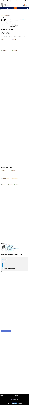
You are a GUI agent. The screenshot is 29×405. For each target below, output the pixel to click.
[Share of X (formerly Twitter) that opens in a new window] (27, 15)
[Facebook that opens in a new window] (26, 15)
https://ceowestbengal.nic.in (11, 245)
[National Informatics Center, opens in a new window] (15, 403)
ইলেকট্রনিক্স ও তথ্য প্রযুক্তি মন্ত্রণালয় (13, 399)
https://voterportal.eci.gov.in (9, 246)
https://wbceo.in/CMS (9, 249)
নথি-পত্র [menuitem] (20, 8)
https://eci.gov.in (8, 244)
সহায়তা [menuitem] (1, 396)
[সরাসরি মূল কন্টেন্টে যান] (3, 0)
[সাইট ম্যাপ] (17, 0)
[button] (8, 0)
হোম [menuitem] (1, 8)
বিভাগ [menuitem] (15, 8)
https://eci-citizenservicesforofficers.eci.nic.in (13, 248)
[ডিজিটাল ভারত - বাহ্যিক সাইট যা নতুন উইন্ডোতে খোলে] (24, 6)
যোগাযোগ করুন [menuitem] (16, 395)
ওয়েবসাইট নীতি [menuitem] (1, 395)
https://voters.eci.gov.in (8, 247)
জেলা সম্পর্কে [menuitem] (5, 8)
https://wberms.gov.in (10, 250)
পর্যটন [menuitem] (17, 8)
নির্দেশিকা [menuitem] (12, 8)
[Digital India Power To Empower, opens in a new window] (20, 403)
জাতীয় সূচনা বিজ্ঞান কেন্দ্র (12, 398)
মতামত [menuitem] (15, 396)
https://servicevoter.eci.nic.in (9, 251)
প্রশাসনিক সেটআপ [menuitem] (8, 8)
